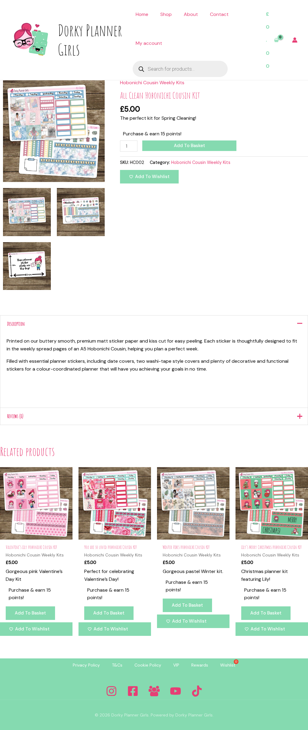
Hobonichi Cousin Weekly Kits (152, 82)
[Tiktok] (196, 691)
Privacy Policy (86, 665)
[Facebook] (132, 691)
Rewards (199, 665)
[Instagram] (111, 691)
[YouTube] (175, 691)
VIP (176, 665)
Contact (219, 14)
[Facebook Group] (154, 691)
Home (142, 14)
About (191, 14)
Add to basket (189, 146)
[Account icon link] (294, 40)
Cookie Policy (147, 665)
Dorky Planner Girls (90, 39)
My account (149, 43)
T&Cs (117, 665)
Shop (166, 14)
